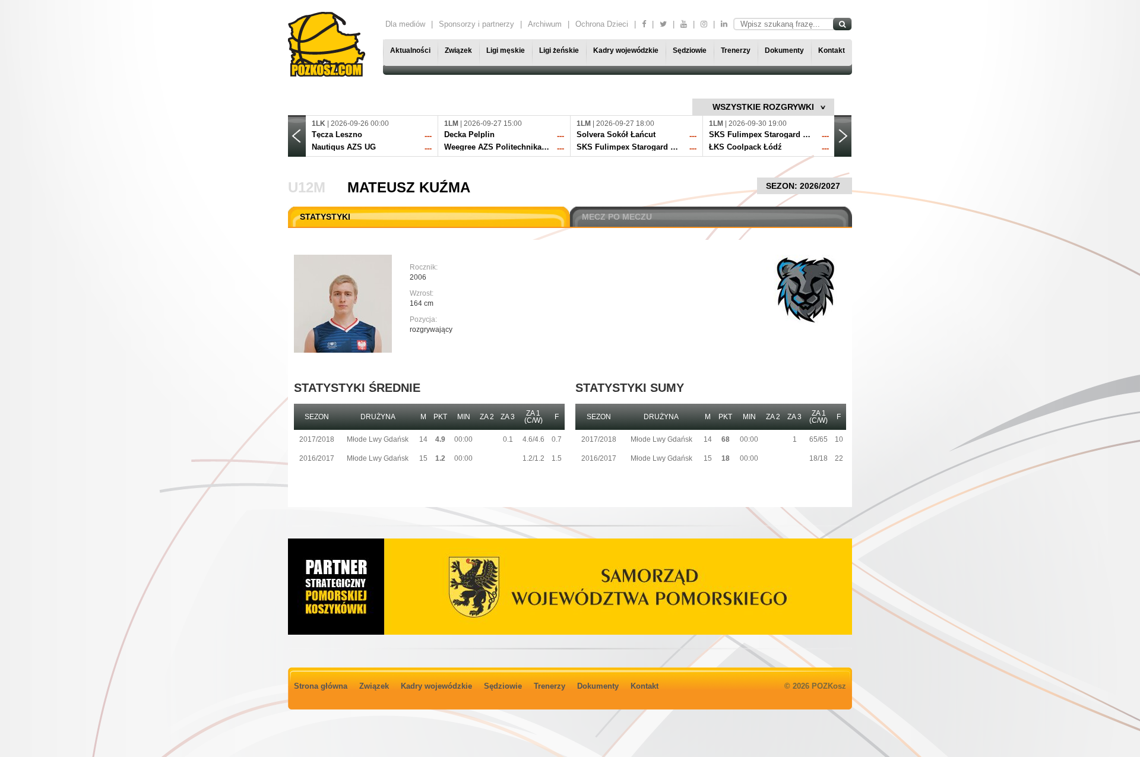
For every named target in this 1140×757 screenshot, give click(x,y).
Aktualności (410, 50)
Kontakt (831, 50)
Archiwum (545, 24)
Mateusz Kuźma (408, 187)
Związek (458, 50)
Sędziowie (690, 50)
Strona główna (320, 686)
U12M (306, 187)
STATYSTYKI (325, 216)
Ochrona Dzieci (601, 24)
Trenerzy (735, 50)
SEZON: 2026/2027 (804, 186)
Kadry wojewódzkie (625, 50)
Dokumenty (784, 50)
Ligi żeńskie (559, 50)
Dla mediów (405, 24)
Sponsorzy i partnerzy (476, 24)
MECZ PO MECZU (617, 216)
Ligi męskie (505, 50)
